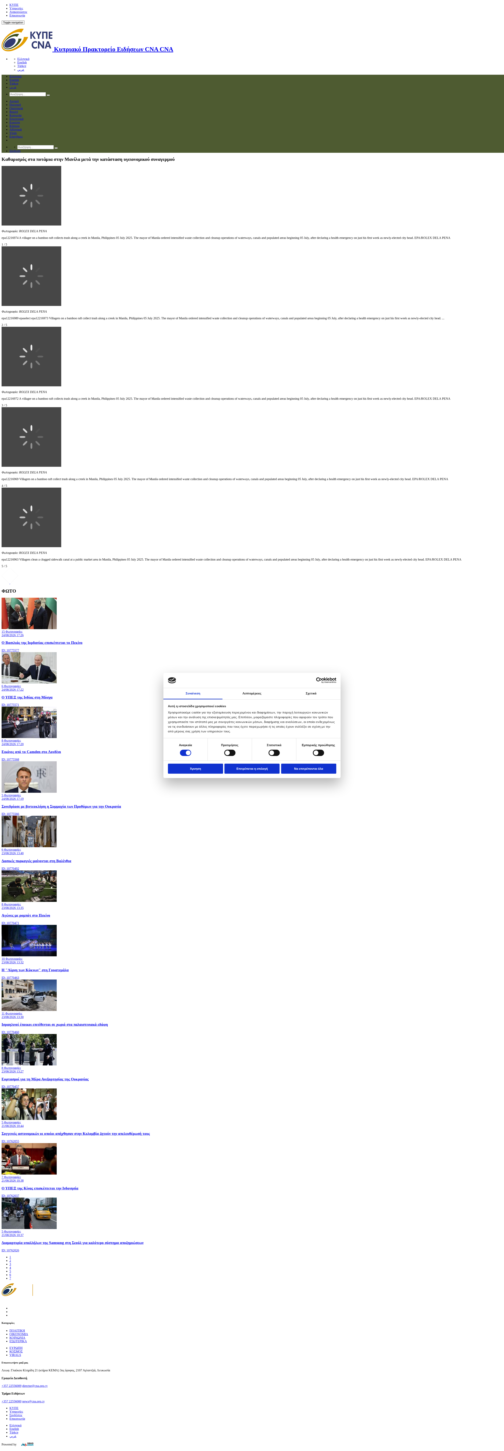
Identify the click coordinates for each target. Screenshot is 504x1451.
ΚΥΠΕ (14, 4)
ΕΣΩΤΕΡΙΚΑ (18, 1341)
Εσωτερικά (16, 119)
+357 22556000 (11, 1401)
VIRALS (15, 1355)
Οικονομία (16, 108)
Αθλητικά (15, 129)
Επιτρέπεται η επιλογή (252, 768)
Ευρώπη (14, 122)
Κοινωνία (15, 115)
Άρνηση (195, 768)
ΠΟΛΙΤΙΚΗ (17, 1330)
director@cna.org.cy (35, 1385)
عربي (20, 69)
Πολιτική (15, 104)
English (22, 62)
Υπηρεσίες (16, 8)
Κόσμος (14, 126)
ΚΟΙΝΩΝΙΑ (17, 1337)
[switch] (229, 753)
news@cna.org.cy (33, 1401)
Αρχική (14, 101)
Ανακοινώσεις (18, 12)
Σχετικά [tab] (311, 693)
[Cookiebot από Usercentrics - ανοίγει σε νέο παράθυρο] (319, 680)
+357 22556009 (11, 1385)
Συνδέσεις (15, 1415)
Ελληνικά (23, 59)
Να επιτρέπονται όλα (308, 768)
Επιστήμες (16, 136)
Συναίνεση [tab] (193, 693)
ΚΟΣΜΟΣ (16, 1351)
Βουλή (13, 111)
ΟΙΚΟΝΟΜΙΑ (18, 1334)
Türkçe (21, 66)
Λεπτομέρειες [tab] (252, 693)
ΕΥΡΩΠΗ (16, 1348)
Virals (13, 133)
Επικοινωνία (17, 15)
